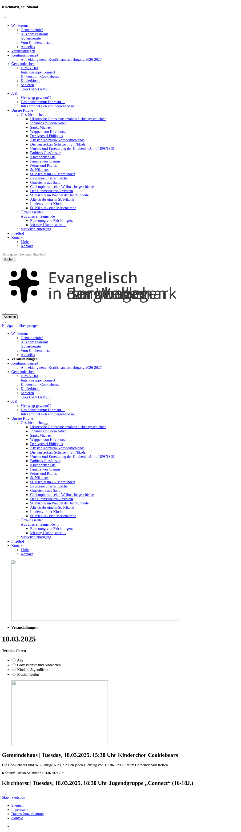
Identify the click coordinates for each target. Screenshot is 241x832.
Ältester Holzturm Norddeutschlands (57, 140)
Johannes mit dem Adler (48, 123)
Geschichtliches (32, 115)
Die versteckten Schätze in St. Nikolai (58, 144)
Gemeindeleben (23, 64)
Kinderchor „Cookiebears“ (40, 76)
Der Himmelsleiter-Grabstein (51, 191)
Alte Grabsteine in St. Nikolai (52, 199)
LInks (25, 242)
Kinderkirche (30, 81)
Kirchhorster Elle (43, 157)
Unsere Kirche (22, 110)
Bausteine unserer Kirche (49, 178)
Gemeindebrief (32, 30)
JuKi (14, 93)
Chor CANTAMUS (36, 89)
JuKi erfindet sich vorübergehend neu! (49, 106)
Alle (19, 660)
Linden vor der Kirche (46, 204)
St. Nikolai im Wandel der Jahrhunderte (59, 195)
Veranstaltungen (23, 51)
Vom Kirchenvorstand (37, 43)
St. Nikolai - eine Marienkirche (53, 208)
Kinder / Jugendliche (32, 670)
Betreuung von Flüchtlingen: (51, 221)
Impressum (19, 810)
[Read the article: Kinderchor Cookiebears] (59, 745)
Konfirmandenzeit (24, 55)
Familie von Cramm (45, 161)
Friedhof (17, 233)
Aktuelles (28, 47)
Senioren (27, 85)
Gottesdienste (31, 38)
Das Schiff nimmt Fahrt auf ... (43, 102)
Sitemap (17, 805)
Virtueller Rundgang (36, 229)
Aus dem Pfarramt (34, 34)
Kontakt (17, 237)
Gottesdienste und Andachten (38, 665)
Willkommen (20, 26)
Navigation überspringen (20, 326)
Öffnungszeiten (32, 212)
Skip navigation (13, 797)
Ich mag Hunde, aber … (48, 225)
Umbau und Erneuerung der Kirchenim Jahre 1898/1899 (72, 148)
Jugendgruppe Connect (38, 72)
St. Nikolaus (39, 170)
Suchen (9, 259)
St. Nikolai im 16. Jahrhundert (52, 174)
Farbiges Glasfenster (45, 153)
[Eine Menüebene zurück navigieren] (4, 17)
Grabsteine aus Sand (45, 182)
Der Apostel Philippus (46, 136)
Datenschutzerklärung (27, 814)
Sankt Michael (41, 127)
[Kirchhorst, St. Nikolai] (120, 308)
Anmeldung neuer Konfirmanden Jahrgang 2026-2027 (61, 59)
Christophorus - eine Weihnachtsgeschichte (62, 187)
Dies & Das (29, 68)
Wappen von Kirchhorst (48, 132)
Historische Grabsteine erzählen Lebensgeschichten (68, 119)
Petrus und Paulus (43, 165)
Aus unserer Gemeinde (38, 216)
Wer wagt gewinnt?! (36, 98)
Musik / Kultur (27, 674)
